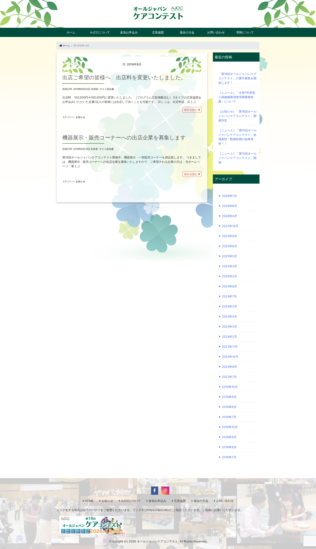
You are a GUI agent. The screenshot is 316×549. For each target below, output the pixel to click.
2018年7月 (229, 457)
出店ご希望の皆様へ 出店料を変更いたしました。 (124, 77)
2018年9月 (229, 437)
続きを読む (191, 109)
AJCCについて (100, 32)
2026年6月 (229, 206)
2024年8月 (229, 286)
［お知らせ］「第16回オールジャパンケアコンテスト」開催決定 (237, 116)
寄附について (245, 32)
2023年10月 (230, 356)
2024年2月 (229, 336)
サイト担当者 (107, 89)
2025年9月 (229, 236)
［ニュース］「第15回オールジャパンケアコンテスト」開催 (237, 158)
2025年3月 (229, 266)
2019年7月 (229, 417)
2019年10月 (230, 387)
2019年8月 (229, 407)
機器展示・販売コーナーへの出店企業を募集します (124, 137)
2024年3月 (229, 326)
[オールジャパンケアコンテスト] (158, 13)
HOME (89, 501)
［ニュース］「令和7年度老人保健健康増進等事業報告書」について (236, 97)
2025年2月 (229, 276)
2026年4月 (229, 216)
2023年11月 (230, 346)
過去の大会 (187, 32)
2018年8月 (229, 447)
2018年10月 (230, 427)
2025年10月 (230, 226)
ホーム (71, 32)
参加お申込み (129, 32)
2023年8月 (229, 366)
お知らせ (80, 117)
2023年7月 (229, 377)
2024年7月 (229, 296)
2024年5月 (229, 306)
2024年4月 (229, 316)
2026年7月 (229, 196)
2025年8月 (229, 246)
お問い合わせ (216, 32)
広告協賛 (158, 32)
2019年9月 (229, 397)
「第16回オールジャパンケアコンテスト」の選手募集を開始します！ (237, 78)
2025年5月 (229, 256)
